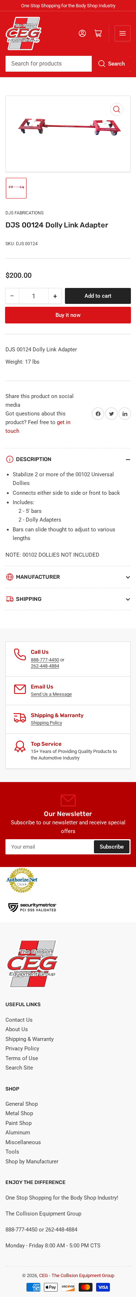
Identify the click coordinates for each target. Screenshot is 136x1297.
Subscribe (112, 847)
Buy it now (68, 315)
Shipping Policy (46, 722)
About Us (16, 1029)
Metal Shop (19, 1113)
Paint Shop (18, 1123)
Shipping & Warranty (29, 1039)
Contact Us (19, 1020)
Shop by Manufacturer (31, 1161)
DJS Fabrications (24, 213)
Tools (12, 1152)
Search (116, 63)
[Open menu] (123, 33)
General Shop (21, 1104)
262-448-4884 (45, 666)
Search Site (19, 1067)
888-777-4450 (45, 659)
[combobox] (68, 64)
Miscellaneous (23, 1142)
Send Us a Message (51, 694)
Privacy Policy (22, 1048)
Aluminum (17, 1132)
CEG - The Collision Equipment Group (76, 1275)
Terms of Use (21, 1058)
